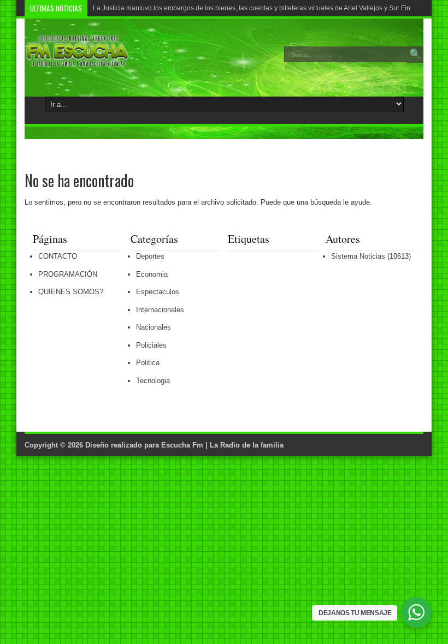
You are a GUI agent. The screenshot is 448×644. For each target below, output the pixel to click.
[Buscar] (415, 54)
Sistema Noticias (358, 256)
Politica (148, 363)
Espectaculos (157, 292)
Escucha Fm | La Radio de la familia (222, 445)
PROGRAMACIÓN (67, 274)
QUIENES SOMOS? (70, 292)
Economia (152, 274)
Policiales (151, 345)
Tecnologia (153, 381)
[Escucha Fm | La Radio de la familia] (78, 62)
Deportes (150, 256)
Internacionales (160, 310)
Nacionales (153, 327)
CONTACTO (57, 256)
